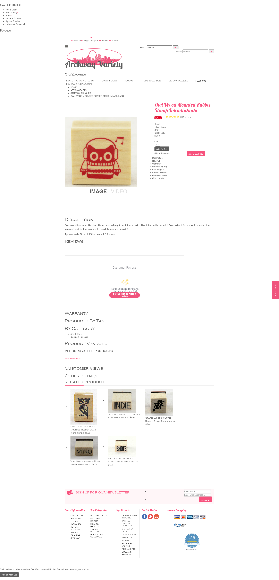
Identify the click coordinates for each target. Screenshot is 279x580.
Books (8, 15)
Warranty (156, 163)
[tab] (142, 129)
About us (75, 518)
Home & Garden (13, 18)
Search (143, 47)
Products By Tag (159, 166)
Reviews (156, 160)
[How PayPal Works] (179, 525)
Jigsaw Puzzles (13, 21)
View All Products (73, 358)
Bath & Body (11, 12)
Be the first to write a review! (124, 295)
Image (98, 191)
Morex (125, 540)
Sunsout (127, 537)
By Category (158, 169)
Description (157, 157)
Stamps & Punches (79, 336)
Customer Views (159, 175)
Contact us (77, 515)
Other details (158, 178)
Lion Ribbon (129, 534)
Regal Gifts (129, 549)
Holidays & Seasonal (15, 24)
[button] (275, 290)
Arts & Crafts (11, 9)
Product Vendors (160, 172)
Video (119, 191)
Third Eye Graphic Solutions (165, 564)
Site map (75, 538)
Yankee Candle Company (127, 523)
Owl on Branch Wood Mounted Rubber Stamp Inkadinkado (83, 430)
